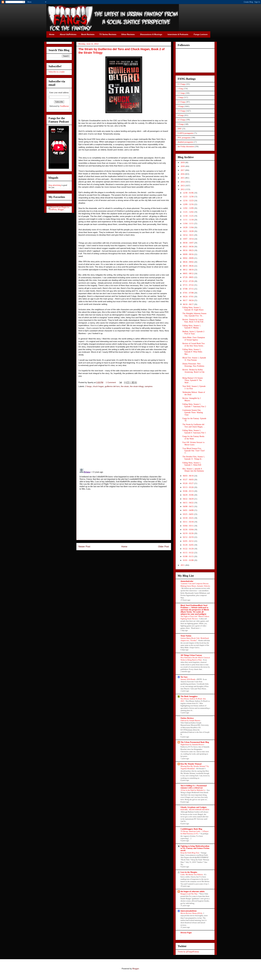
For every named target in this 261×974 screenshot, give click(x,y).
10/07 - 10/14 (188, 239)
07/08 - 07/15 (188, 289)
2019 (183, 163)
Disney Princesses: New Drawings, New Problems (193, 365)
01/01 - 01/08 (188, 560)
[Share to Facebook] (133, 382)
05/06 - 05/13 (188, 491)
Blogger (135, 968)
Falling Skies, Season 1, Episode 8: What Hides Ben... (192, 351)
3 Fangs (181, 106)
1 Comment (111, 382)
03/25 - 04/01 (188, 514)
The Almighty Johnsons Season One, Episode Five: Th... (194, 314)
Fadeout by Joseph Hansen (191, 720)
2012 (183, 189)
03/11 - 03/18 (188, 522)
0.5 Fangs (181, 84)
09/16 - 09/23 (188, 250)
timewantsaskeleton (189, 911)
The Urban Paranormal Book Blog (195, 742)
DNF (179, 129)
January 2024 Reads (188, 679)
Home (124, 546)
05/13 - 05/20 (188, 487)
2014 (183, 182)
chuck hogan (98, 386)
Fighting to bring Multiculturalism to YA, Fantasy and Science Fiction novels (195, 848)
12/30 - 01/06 (188, 193)
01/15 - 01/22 (188, 553)
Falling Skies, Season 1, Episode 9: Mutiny (191, 327)
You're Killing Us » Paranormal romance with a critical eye (194, 787)
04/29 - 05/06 (188, 495)
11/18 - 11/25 (188, 216)
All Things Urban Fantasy (191, 655)
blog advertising (55, 185)
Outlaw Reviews (187, 718)
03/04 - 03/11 (188, 526)
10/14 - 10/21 (188, 235)
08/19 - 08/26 (188, 266)
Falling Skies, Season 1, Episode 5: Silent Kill (191, 464)
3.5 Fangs (181, 111)
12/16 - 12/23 (188, 201)
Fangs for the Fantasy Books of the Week (193, 437)
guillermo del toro (112, 386)
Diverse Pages (186, 933)
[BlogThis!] (128, 382)
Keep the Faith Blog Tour (190, 853)
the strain (125, 386)
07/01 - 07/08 (188, 293)
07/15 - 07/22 (188, 285)
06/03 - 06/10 (188, 476)
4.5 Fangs (181, 120)
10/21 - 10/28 (188, 231)
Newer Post (84, 546)
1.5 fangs (181, 93)
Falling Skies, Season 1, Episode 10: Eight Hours (192, 308)
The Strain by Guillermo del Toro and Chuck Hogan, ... (193, 425)
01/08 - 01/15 (188, 556)
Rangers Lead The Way (189, 894)
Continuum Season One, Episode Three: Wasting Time (192, 412)
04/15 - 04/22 (188, 503)
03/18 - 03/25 (188, 518)
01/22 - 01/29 (188, 549)
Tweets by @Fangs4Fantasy (188, 952)
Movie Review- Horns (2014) (191, 913)
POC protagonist (184, 138)
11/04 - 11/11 (188, 224)
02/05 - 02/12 (188, 541)
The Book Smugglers (189, 696)
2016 (183, 174)
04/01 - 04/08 (188, 510)
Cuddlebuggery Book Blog (191, 829)
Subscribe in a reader (57, 72)
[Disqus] (123, 428)
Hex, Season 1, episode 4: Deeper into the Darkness (193, 470)
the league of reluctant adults (193, 891)
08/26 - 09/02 (188, 262)
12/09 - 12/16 (188, 204)
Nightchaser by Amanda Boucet (192, 744)
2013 (183, 186)
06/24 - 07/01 (188, 297)
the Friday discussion (186, 146)
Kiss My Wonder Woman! (191, 764)
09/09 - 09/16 (188, 254)
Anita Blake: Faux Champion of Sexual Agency (193, 338)
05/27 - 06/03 (188, 480)
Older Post (163, 546)
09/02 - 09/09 (188, 258)
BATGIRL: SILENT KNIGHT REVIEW (195, 810)
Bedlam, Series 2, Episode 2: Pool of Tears (193, 333)
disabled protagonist (185, 142)
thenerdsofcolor (187, 581)
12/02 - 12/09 (188, 208)
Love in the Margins (189, 872)
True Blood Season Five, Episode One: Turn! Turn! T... (193, 450)
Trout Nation (186, 636)
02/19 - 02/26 (188, 533)
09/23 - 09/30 (188, 247)
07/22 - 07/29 (188, 281)
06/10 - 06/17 (188, 304)
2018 (183, 166)
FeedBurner (64, 106)
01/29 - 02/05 (188, 545)
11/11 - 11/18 (188, 220)
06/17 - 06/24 (188, 300)
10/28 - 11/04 (188, 227)
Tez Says (184, 677)
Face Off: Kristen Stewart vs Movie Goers (193, 443)
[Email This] (125, 382)
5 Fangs (181, 124)
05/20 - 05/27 (188, 483)
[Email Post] (120, 382)
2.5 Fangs (181, 102)
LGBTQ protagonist (185, 133)
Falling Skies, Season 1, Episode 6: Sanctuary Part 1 (194, 431)
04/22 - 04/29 (188, 499)
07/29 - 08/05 (188, 277)
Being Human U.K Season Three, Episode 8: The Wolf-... (192, 380)
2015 (183, 178)
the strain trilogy (137, 386)
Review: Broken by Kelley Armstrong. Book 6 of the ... (193, 372)
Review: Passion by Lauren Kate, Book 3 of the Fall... (193, 321)
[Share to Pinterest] (135, 382)
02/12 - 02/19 (188, 537)
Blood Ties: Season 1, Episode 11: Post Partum (194, 359)
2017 (183, 170)
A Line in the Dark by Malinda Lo (193, 790)
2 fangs (88, 386)
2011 (183, 565)
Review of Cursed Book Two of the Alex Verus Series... (193, 344)
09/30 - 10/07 (188, 243)
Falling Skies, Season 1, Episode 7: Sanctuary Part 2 (194, 405)
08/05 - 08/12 (188, 274)
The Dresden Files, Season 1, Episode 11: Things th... (193, 458)
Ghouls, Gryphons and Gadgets (193, 807)
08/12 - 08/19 (188, 270)
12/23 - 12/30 (188, 197)
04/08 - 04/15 (188, 506)
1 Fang (180, 89)
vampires (149, 386)
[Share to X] (130, 382)
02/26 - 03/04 (188, 530)
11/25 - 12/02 (188, 212)
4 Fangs (181, 115)
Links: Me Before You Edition (192, 874)
